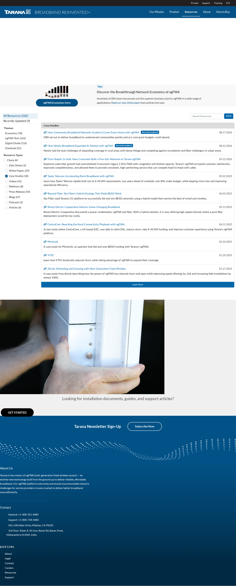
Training (218, 3)
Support (206, 3)
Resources (191, 11)
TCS (228, 3)
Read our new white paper (125, 102)
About (206, 11)
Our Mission (156, 11)
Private (194, 3)
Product (174, 11)
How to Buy (223, 11)
